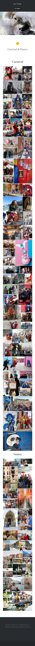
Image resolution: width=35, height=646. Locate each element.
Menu (18, 8)
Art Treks (17, 4)
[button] (8, 73)
